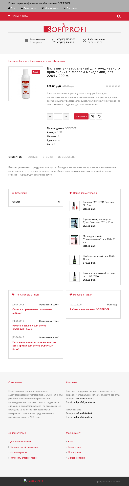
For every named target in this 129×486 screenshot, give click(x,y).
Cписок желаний (76, 458)
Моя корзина (74, 452)
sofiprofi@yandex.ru (84, 402)
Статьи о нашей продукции (24, 447)
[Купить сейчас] (92, 116)
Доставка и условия (20, 441)
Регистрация (74, 447)
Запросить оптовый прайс (23, 458)
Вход (70, 441)
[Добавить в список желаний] (99, 116)
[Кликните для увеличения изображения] (25, 83)
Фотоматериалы (18, 452)
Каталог (16, 202)
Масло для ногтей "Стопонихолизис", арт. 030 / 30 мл (99, 239)
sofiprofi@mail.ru (83, 417)
